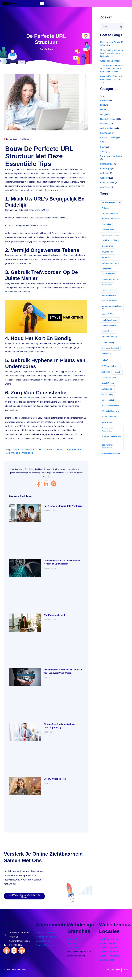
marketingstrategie (110, 320)
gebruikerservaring (110, 263)
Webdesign (105, 168)
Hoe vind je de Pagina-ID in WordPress (63, 506)
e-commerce (107, 246)
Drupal (103, 110)
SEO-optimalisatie (110, 366)
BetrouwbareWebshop (111, 219)
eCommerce (107, 252)
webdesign (107, 389)
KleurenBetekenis (109, 295)
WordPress (105, 187)
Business (104, 100)
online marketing (109, 337)
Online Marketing (108, 128)
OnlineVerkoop (108, 342)
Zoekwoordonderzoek (111, 453)
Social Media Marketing (111, 156)
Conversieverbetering (110, 235)
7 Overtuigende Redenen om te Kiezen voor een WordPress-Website (111, 68)
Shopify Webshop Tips (55, 779)
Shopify (103, 151)
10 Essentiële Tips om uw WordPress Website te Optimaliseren (112, 53)
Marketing (104, 124)
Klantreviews (107, 285)
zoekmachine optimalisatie (107, 446)
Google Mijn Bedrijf (109, 119)
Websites (104, 178)
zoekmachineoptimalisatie (111, 437)
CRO (102, 105)
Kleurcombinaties (109, 290)
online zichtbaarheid (110, 348)
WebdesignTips (108, 395)
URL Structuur (46, 449)
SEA (102, 142)
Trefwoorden (28, 449)
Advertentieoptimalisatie (111, 203)
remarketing (107, 354)
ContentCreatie (108, 230)
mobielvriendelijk (109, 326)
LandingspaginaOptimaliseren (112, 307)
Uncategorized (107, 164)
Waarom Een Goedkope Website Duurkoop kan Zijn (111, 79)
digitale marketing (109, 240)
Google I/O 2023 (108, 274)
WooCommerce (107, 182)
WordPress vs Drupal (54, 615)
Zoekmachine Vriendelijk (19, 453)
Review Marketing (108, 138)
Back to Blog (46, 49)
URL (28, 174)
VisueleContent (108, 383)
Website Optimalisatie (69, 449)
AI (101, 96)
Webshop (104, 173)
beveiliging (106, 224)
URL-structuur (29, 398)
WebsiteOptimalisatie (110, 406)
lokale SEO (107, 314)
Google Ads (106, 268)
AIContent (106, 208)
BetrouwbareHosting (110, 213)
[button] (42, 3)
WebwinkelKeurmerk (110, 411)
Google (103, 114)
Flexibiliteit (106, 257)
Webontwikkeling (109, 400)
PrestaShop (105, 133)
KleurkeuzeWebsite (110, 301)
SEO (16, 449)
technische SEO (109, 378)
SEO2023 (106, 372)
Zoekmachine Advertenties (107, 429)
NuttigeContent (108, 331)
